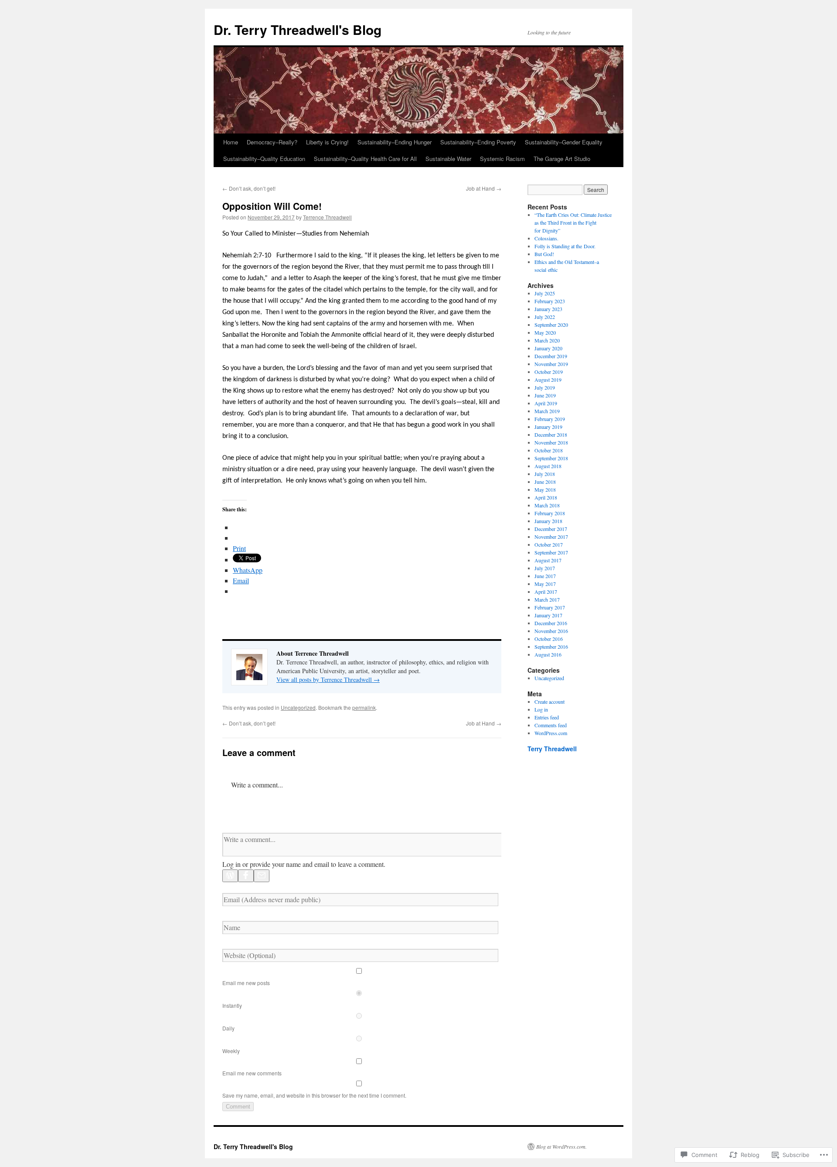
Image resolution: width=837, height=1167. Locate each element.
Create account (549, 701)
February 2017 (549, 607)
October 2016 (548, 638)
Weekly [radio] (231, 1050)
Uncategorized (298, 707)
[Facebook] (246, 875)
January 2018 (548, 520)
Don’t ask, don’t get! (249, 188)
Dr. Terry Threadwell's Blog (297, 29)
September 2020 (551, 324)
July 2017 (544, 568)
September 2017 (551, 552)
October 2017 (548, 544)
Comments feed (550, 725)
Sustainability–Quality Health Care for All (365, 158)
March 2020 (547, 340)
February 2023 (549, 301)
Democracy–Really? (272, 142)
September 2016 (551, 646)
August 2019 (547, 379)
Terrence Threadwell (327, 217)
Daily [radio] (228, 1028)
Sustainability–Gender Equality (563, 142)
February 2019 (549, 418)
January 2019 (548, 426)
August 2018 (547, 465)
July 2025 (544, 293)
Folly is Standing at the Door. (564, 246)
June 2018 (545, 481)
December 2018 (550, 434)
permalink (364, 707)
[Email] (261, 875)
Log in (541, 709)
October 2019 (548, 371)
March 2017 (547, 599)
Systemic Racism (502, 158)
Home (230, 142)
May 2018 (545, 489)
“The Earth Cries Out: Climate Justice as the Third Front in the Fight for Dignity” (573, 222)
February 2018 (549, 513)
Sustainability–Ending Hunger (394, 142)
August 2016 (547, 654)
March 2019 (547, 410)
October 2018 (548, 450)
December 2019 (550, 355)
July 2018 (544, 473)
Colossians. (546, 238)
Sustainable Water (448, 158)
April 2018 (545, 497)
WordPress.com (550, 732)
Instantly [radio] (232, 1005)
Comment (238, 1106)
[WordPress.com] (230, 875)
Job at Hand (483, 188)
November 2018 (551, 442)
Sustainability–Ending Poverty (478, 142)
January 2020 (548, 348)
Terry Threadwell (552, 748)
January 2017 (548, 615)
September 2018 (551, 458)
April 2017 (545, 591)
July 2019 (544, 387)
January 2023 (548, 308)
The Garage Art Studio (562, 158)
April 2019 (545, 403)
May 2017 (545, 583)
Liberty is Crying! (327, 142)
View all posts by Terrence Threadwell (328, 679)
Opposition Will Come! (272, 205)
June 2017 (545, 575)
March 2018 (547, 505)
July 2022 (544, 316)
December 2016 (550, 622)
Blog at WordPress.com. (561, 1146)
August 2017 (547, 560)
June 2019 (545, 395)
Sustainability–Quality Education (264, 158)
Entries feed (546, 717)
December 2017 (550, 528)
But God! (544, 253)
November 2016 (551, 630)
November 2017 (551, 536)
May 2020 (545, 332)
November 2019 (551, 363)
